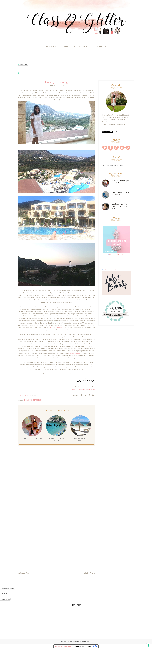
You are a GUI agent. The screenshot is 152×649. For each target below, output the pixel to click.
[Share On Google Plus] (93, 395)
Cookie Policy (23, 64)
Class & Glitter (70, 641)
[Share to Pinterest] (89, 395)
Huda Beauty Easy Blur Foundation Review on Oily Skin (119, 206)
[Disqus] (56, 481)
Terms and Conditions (8, 588)
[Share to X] (85, 395)
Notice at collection (63, 646)
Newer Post (24, 573)
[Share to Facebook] (81, 395)
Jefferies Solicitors (74, 353)
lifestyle (38, 400)
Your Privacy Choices (82, 646)
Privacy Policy (23, 73)
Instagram (84, 389)
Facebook (92, 389)
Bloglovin (72, 389)
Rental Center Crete (57, 327)
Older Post (88, 573)
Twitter (78, 389)
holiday (28, 400)
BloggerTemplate (86, 641)
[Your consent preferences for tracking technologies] (148, 645)
